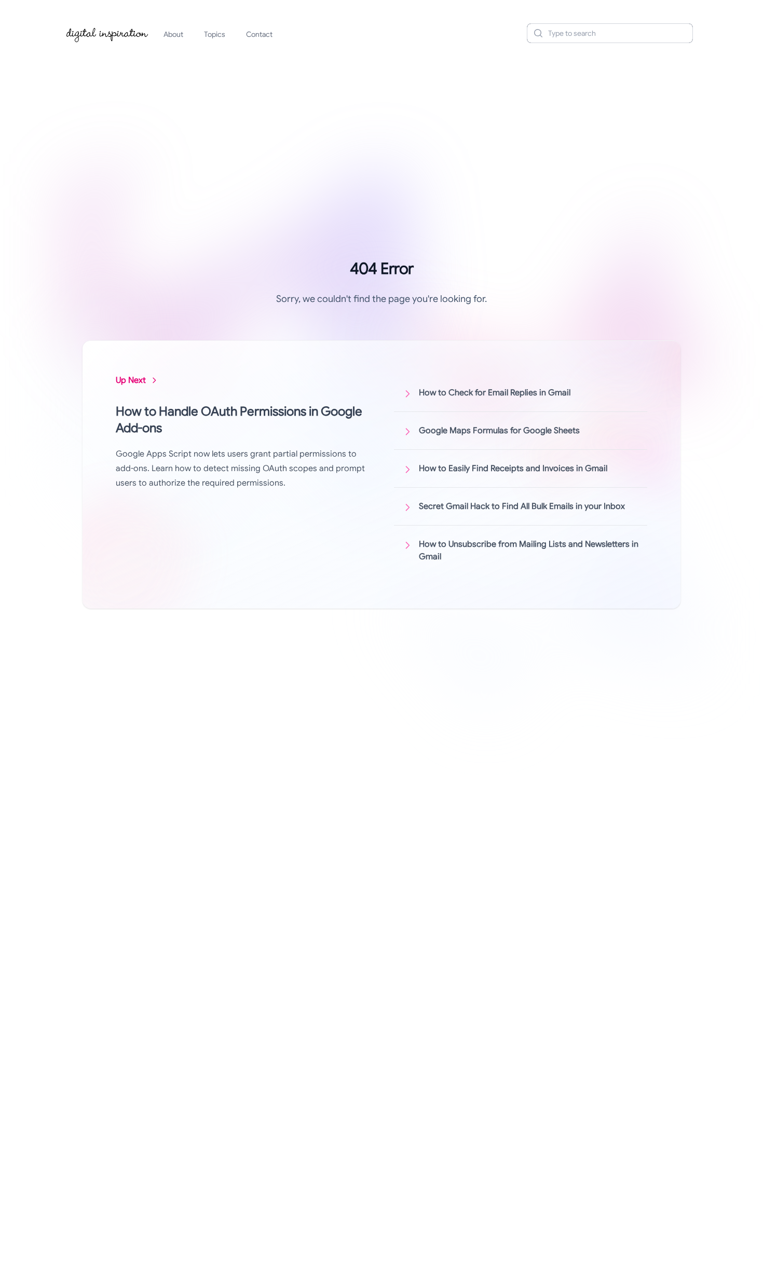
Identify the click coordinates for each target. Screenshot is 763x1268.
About (173, 34)
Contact (259, 34)
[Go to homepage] (107, 33)
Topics (214, 34)
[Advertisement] (381, 131)
